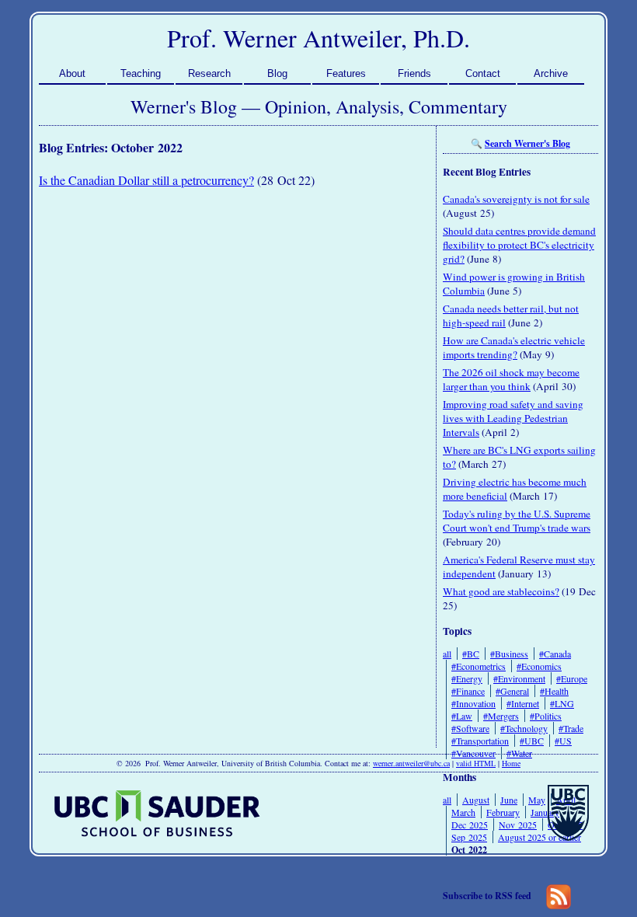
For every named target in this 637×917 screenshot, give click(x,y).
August (475, 799)
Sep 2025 (469, 837)
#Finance (468, 691)
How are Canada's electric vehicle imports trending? (514, 347)
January (545, 812)
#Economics (539, 666)
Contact (482, 73)
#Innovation (473, 703)
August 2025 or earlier (539, 837)
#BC (470, 653)
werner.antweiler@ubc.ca (411, 763)
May (536, 799)
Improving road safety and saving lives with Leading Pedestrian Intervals (513, 418)
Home (511, 763)
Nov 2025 (518, 824)
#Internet (522, 703)
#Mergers (501, 716)
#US (563, 740)
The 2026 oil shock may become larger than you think (511, 379)
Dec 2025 (469, 824)
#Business (509, 653)
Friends (414, 73)
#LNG (562, 703)
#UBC (532, 740)
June (508, 799)
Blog (277, 73)
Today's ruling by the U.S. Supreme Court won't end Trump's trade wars (516, 521)
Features (346, 73)
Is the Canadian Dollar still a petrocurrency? (146, 180)
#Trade (571, 728)
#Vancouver (473, 753)
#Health (554, 691)
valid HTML (476, 763)
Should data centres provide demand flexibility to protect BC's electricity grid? (519, 245)
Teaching (140, 73)
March (463, 812)
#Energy (466, 678)
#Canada (555, 653)
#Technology (524, 728)
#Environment (519, 678)
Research (209, 73)
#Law (461, 716)
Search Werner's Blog (527, 143)
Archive (551, 73)
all (447, 653)
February (503, 812)
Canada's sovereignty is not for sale (516, 199)
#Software (470, 728)
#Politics (546, 716)
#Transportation (480, 740)
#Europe (571, 678)
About (72, 73)
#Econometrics (478, 666)
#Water (519, 753)
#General (512, 691)
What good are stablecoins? (501, 591)
